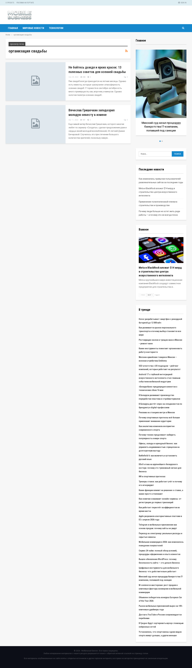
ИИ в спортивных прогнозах (152, 476)
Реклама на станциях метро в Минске (157, 412)
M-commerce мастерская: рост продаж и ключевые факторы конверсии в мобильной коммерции (160, 589)
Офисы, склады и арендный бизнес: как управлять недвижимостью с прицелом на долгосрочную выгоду (159, 447)
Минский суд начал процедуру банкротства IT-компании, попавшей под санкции (136, 126)
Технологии (56, 28)
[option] (137, 93)
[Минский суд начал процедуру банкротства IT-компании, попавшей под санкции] (137, 92)
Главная (13, 28)
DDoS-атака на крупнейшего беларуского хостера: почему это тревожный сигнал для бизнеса (160, 468)
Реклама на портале (25, 3)
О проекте (10, 3)
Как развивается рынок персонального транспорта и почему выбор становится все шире (160, 331)
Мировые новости (33, 28)
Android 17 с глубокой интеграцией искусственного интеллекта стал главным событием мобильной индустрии (159, 378)
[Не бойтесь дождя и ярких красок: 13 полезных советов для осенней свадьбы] (36, 81)
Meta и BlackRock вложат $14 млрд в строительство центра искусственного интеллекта (158, 192)
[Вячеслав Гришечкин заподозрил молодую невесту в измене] (36, 124)
